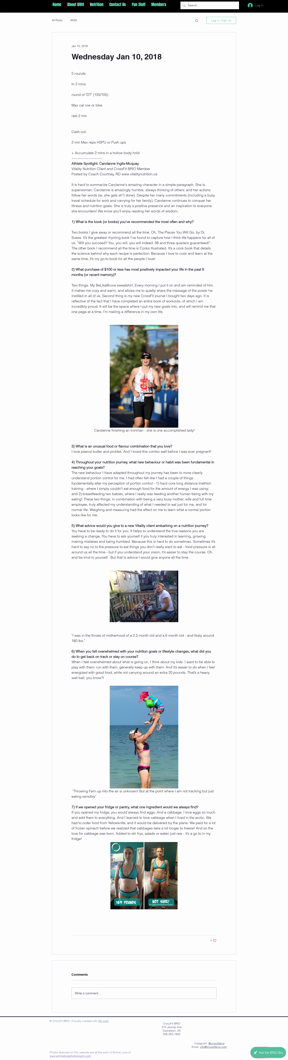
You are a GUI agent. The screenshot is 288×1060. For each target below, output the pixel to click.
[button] (75, 4)
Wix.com (103, 1021)
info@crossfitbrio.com (213, 1047)
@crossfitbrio (216, 1043)
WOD (73, 20)
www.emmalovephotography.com (70, 1056)
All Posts (57, 20)
